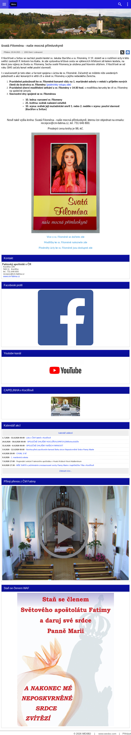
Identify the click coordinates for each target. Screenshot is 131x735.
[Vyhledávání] (120, 4)
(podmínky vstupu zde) (58, 84)
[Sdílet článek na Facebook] (128, 52)
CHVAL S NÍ (21, 453)
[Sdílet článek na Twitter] (122, 52)
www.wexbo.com (107, 733)
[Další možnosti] (127, 4)
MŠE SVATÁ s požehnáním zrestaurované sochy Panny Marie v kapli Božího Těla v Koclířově (55, 465)
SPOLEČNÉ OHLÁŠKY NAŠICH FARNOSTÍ (44, 446)
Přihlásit (126, 733)
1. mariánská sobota (19, 457)
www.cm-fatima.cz (11, 276)
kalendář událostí (66, 433)
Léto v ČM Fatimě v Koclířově (38, 438)
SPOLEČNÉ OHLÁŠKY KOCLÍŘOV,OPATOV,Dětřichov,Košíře (53, 442)
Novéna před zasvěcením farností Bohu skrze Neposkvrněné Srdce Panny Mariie (60, 449)
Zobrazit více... (65, 471)
